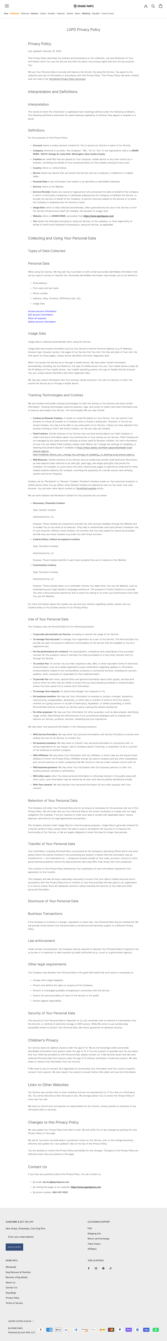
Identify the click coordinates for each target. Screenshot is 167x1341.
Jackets (69, 13)
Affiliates (92, 1249)
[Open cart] (160, 6)
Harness (34, 13)
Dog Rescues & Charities (18, 1272)
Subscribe (14, 1247)
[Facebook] (89, 1268)
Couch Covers (107, 13)
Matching (86, 13)
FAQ (90, 1228)
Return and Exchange (98, 1238)
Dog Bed (96, 13)
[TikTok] (111, 1268)
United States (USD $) (19, 1321)
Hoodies (51, 13)
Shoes (77, 13)
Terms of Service (14, 1303)
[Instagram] (96, 1268)
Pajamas (61, 13)
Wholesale (11, 1267)
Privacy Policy (12, 1297)
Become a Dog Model (16, 1277)
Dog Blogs (11, 1292)
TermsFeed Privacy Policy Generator (67, 79)
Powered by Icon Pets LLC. (22, 1332)
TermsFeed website (86, 488)
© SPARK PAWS (15, 1328)
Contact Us (11, 1287)
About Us (10, 1282)
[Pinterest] (103, 1268)
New (6, 13)
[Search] (153, 6)
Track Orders (94, 1243)
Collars (43, 13)
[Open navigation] (7, 6)
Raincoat (25, 13)
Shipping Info (94, 1233)
